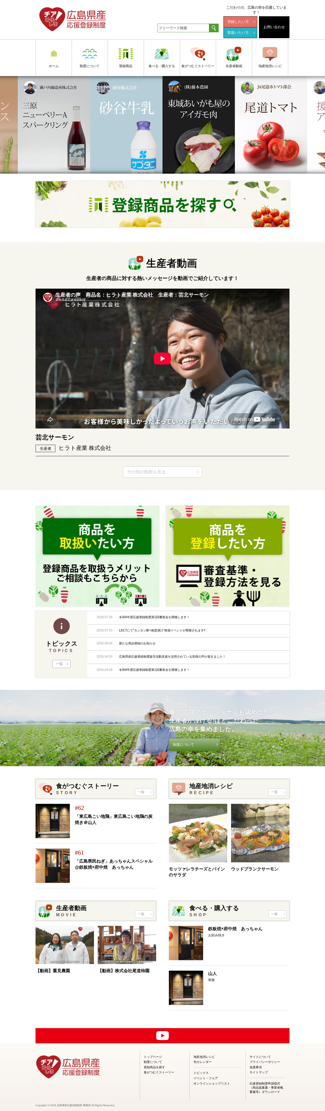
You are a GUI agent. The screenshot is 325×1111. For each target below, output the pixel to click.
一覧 (59, 664)
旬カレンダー (202, 1062)
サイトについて (260, 1057)
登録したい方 (238, 22)
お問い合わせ (274, 27)
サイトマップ (259, 1072)
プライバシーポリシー (265, 1062)
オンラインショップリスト (211, 1083)
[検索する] (214, 28)
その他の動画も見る (146, 471)
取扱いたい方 (238, 33)
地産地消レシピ (204, 1057)
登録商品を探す (154, 1067)
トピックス (201, 1073)
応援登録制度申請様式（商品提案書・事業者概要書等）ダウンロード (266, 1088)
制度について (183, 745)
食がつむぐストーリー (159, 1072)
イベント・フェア (205, 1078)
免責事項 (256, 1067)
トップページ (153, 1057)
